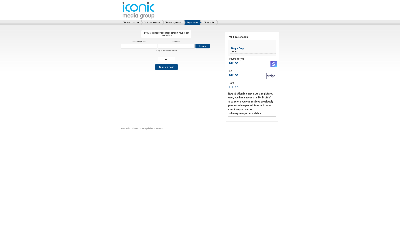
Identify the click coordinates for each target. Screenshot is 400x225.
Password (176, 42)
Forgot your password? (166, 51)
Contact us (158, 128)
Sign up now (166, 67)
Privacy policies (146, 128)
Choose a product (131, 22)
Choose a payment (152, 22)
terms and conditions (129, 128)
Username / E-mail (139, 42)
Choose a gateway (173, 22)
